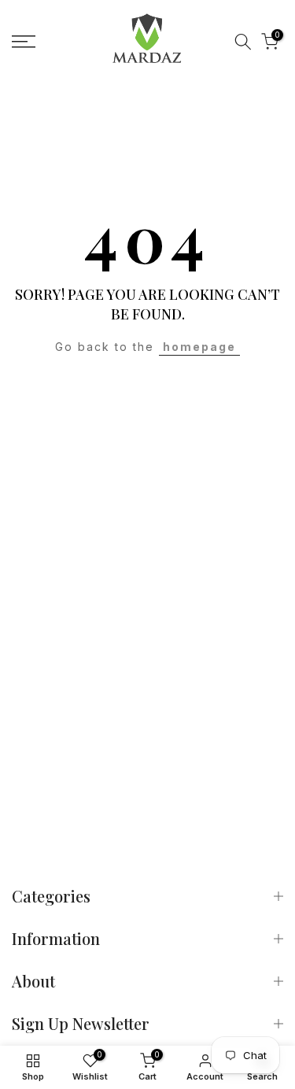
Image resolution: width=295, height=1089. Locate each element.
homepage (199, 346)
